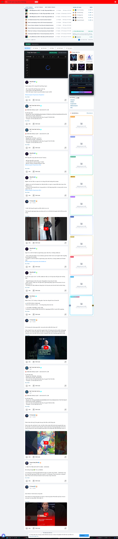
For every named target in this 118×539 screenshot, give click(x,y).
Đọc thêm (27, 97)
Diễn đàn (34, 39)
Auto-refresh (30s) (83, 39)
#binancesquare (28, 94)
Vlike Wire (32, 81)
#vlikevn (72, 101)
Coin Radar (32, 296)
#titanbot (72, 99)
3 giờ (30, 178)
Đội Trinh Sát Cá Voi (35, 105)
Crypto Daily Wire (34, 462)
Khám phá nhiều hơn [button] (33, 536)
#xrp (40, 165)
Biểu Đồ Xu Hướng (53, 52)
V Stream (32, 201)
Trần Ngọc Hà (80, 15)
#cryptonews (36, 94)
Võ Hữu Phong (80, 12)
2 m (30, 83)
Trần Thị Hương (80, 10)
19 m (30, 107)
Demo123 (79, 37)
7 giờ (30, 464)
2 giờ (30, 131)
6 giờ (30, 416)
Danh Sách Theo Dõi (62, 52)
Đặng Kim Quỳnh (80, 20)
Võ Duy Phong (80, 17)
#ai (39, 261)
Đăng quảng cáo (90, 113)
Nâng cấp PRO (81, 92)
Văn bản (36, 48)
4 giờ (30, 297)
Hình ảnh (44, 48)
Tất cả (28, 48)
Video (52, 48)
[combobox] (22, 1)
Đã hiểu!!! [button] (82, 535)
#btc (40, 190)
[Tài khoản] (115, 2)
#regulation (41, 94)
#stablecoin (43, 261)
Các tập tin (69, 48)
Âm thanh (60, 48)
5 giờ (30, 369)
